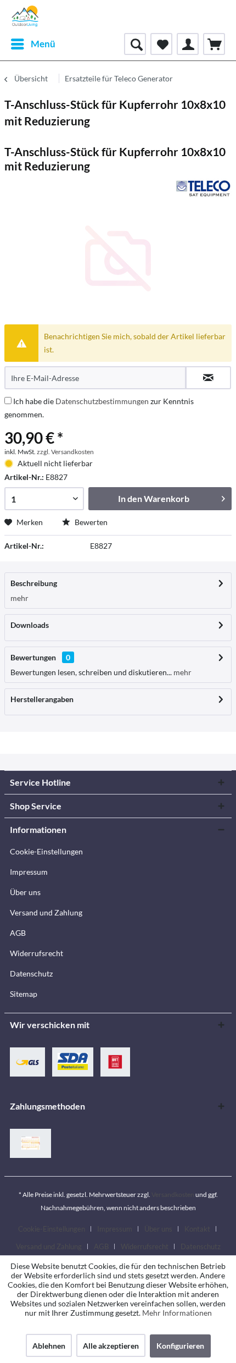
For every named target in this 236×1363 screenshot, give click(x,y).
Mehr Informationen (177, 1312)
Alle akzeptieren (111, 1345)
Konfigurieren (180, 1345)
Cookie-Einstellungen (46, 851)
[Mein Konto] (188, 44)
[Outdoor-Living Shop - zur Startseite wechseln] (25, 16)
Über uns (25, 892)
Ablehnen (48, 1345)
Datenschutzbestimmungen (102, 401)
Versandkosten (172, 1194)
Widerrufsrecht (36, 953)
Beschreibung (33, 583)
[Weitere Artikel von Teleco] (203, 188)
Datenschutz (31, 973)
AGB (18, 932)
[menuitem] (32, 44)
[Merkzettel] (161, 44)
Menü (43, 43)
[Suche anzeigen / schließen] (135, 44)
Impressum (29, 871)
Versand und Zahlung (46, 912)
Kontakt (197, 1228)
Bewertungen (33, 657)
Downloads (29, 625)
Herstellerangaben (42, 699)
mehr (19, 598)
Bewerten (90, 522)
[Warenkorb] (214, 44)
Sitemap (23, 993)
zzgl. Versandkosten (65, 452)
